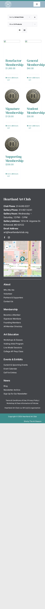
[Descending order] (35, 17)
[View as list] (24, 30)
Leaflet (24, 276)
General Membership (36, 62)
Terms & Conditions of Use (16, 400)
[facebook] (5, 237)
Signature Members (12, 318)
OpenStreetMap (35, 276)
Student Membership (36, 110)
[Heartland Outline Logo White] (8, 2)
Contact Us (8, 301)
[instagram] (9, 237)
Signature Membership (14, 110)
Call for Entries (10, 372)
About (7, 284)
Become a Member (12, 315)
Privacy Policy (33, 400)
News (7, 380)
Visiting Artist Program (13, 343)
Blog (6, 386)
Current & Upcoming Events (16, 365)
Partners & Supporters (13, 297)
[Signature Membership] (12, 96)
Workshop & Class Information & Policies (22, 403)
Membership (11, 309)
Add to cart (9, 79)
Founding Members (12, 322)
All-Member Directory (13, 326)
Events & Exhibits (13, 359)
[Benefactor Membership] (12, 48)
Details (16, 78)
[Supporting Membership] (12, 144)
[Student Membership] (33, 96)
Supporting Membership (14, 158)
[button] (22, 258)
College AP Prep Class (13, 351)
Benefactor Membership (14, 62)
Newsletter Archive (12, 389)
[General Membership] (33, 48)
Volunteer (8, 293)
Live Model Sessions (13, 347)
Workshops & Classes (13, 340)
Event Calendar (10, 368)
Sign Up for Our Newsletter (15, 393)
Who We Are (9, 290)
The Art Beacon (35, 421)
